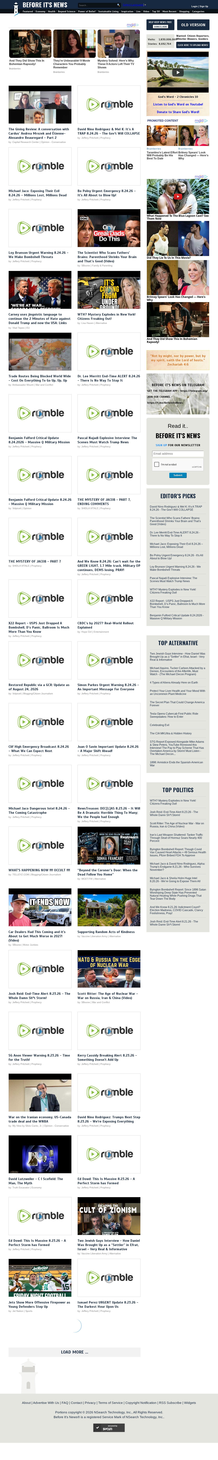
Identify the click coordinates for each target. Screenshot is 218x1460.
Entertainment (101, 631)
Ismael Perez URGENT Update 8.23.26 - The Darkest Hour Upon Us (107, 1304)
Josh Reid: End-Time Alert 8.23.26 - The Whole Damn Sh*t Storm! (39, 996)
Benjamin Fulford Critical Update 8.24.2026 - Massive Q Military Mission (39, 440)
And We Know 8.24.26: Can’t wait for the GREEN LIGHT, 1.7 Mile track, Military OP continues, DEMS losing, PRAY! (109, 565)
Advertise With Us (46, 1403)
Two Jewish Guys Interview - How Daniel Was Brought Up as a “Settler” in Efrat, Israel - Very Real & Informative (108, 1245)
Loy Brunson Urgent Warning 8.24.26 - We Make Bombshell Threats (38, 255)
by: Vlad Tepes (16, 327)
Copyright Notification (141, 1403)
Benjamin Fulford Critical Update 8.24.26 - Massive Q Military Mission (40, 502)
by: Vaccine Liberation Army (92, 936)
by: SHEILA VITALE (87, 508)
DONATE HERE (160, 26)
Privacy (90, 1403)
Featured (28, 11)
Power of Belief (87, 11)
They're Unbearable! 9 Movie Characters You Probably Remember (71, 64)
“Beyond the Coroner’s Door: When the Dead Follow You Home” (107, 872)
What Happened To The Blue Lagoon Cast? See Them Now (178, 217)
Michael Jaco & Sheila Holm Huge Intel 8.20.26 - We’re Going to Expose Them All (175, 880)
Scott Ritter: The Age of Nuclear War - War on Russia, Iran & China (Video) (107, 996)
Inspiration (127, 11)
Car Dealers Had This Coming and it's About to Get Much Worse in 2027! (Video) (37, 936)
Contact (76, 1403)
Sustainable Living (108, 11)
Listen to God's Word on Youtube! (178, 104)
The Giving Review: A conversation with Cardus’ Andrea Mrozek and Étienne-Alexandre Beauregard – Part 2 (39, 133)
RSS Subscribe (170, 1403)
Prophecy (105, 137)
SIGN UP (161, 445)
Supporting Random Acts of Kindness (106, 932)
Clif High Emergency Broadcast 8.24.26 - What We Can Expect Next (39, 749)
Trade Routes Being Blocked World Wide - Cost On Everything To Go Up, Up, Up (40, 378)
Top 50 (156, 11)
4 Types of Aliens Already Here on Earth (174, 682)
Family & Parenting (102, 265)
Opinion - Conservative (53, 142)
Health (51, 11)
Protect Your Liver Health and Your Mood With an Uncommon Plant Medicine (177, 692)
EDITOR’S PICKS (178, 496)
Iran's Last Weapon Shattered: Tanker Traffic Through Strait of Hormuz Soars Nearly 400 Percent (176, 837)
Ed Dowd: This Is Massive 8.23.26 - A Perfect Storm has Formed (106, 1181)
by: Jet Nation (16, 1311)
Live (138, 11)
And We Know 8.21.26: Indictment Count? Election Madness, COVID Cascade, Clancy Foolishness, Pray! (176, 910)
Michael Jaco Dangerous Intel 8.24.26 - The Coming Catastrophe (39, 810)
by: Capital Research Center (24, 142)
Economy (40, 11)
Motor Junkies (30, 944)
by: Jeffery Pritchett (87, 137)
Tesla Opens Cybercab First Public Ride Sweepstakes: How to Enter (174, 715)
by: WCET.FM (84, 878)
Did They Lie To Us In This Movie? (169, 258)
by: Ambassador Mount (21, 384)
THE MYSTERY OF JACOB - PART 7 (35, 561)
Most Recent (169, 11)
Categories (198, 11)
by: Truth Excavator (19, 1187)
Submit (178, 475)
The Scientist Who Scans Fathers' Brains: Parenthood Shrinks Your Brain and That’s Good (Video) (107, 257)
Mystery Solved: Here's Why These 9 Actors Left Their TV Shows (116, 64)
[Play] (178, 72)
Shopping (184, 11)
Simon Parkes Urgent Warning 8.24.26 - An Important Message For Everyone (108, 687)
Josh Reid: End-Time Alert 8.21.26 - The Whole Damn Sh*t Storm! (174, 923)
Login (194, 6)
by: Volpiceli (15, 508)
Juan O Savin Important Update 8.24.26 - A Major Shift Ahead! (108, 749)
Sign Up (204, 6)
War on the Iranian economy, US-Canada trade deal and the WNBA (40, 1119)
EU (28, 327)
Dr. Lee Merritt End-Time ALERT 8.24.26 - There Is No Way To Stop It (108, 378)
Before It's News (45, 4)
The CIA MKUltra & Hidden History (171, 733)
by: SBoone (83, 265)
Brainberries (15, 69)
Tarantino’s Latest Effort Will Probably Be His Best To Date (162, 155)
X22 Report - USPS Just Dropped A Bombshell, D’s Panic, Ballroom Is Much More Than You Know (39, 627)
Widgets (190, 1403)
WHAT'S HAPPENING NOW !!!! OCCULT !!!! (39, 870)
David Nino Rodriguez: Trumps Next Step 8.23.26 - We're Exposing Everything (108, 1119)
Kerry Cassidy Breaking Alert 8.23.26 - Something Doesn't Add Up (107, 1057)
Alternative (101, 323)
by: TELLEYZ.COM (19, 874)
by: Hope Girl (84, 631)
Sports (28, 1311)
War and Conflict (44, 384)
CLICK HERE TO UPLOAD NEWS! (193, 45)
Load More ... (74, 1352)
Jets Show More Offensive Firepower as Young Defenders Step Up (39, 1304)
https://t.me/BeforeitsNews (165, 403)
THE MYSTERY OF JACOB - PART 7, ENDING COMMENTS (104, 502)
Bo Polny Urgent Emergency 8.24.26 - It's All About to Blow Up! (106, 193)
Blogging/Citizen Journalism (38, 693)
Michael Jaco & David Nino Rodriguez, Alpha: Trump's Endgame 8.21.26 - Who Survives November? (177, 866)
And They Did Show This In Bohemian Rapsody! (26, 62)
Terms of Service (110, 1403)
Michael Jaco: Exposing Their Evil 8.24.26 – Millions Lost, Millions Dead (38, 193)
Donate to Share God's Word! (178, 112)
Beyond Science (66, 11)
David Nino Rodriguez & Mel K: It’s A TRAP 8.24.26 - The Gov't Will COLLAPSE (108, 131)
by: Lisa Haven (85, 323)
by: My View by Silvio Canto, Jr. (26, 1125)
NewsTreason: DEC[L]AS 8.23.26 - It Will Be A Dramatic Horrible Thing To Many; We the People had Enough (108, 812)
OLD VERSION (193, 24)
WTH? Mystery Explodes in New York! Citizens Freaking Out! (106, 316)
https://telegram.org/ (194, 391)
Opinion (27, 508)
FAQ (65, 1403)
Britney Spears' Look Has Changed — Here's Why (193, 155)
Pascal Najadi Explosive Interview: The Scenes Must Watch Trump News (107, 440)
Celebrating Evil (159, 725)
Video (146, 11)
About (26, 1403)
